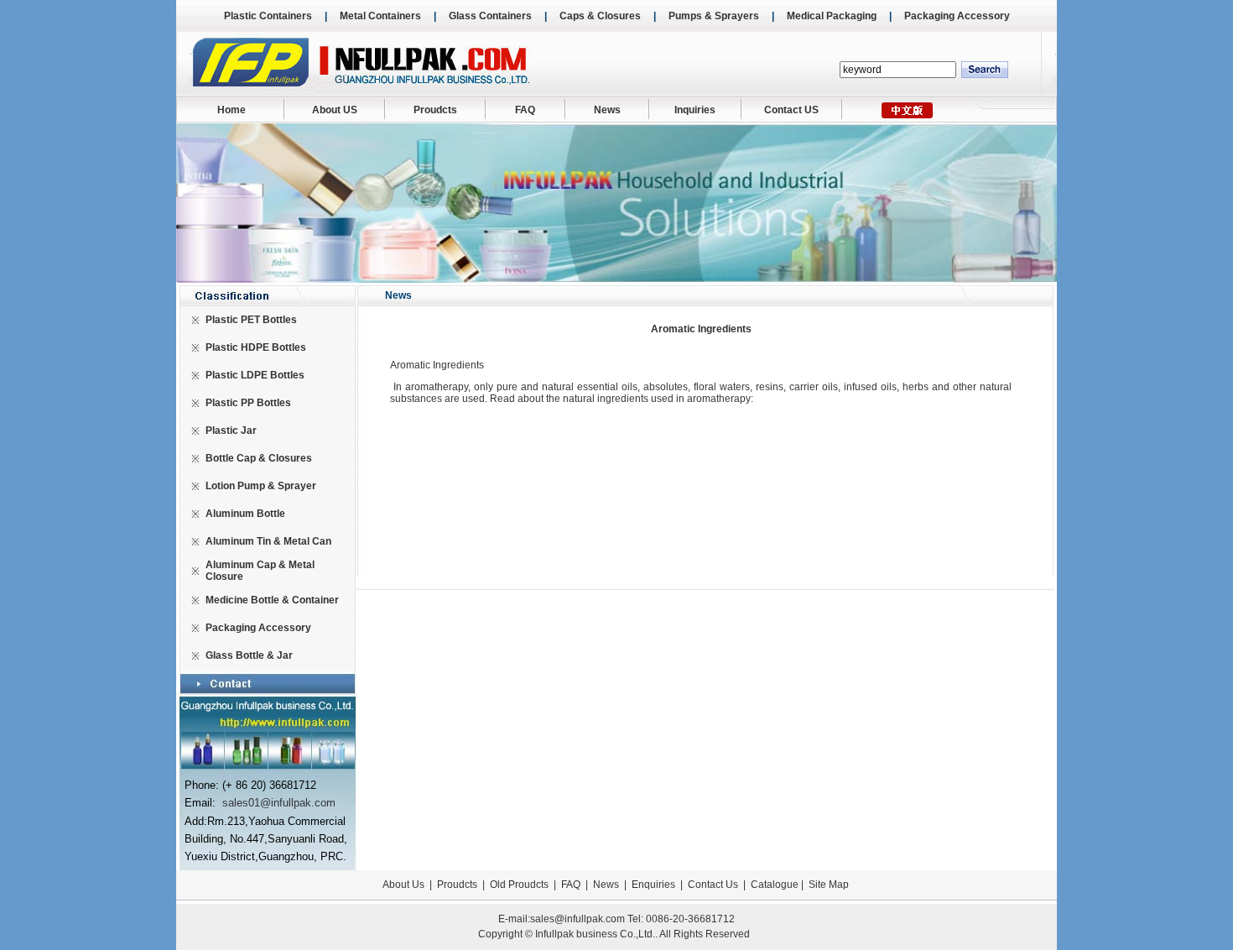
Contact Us (713, 884)
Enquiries (652, 884)
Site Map (829, 884)
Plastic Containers (268, 16)
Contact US (791, 110)
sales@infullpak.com (577, 919)
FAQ (525, 110)
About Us (403, 884)
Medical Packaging (832, 16)
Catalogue (775, 884)
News (607, 110)
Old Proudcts (519, 884)
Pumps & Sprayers (714, 16)
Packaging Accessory (957, 16)
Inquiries (694, 110)
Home (231, 110)
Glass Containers (490, 16)
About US (334, 110)
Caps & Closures (600, 16)
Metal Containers (380, 16)
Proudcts (435, 110)
